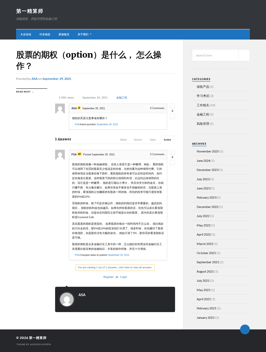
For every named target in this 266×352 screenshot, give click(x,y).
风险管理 (203, 123)
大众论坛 (25, 34)
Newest (138, 139)
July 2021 (203, 280)
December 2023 (207, 170)
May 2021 (204, 290)
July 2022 (203, 216)
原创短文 (64, 34)
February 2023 (206, 197)
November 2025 (208, 151)
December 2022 (207, 207)
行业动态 (45, 34)
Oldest (123, 139)
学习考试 (203, 96)
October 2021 (206, 253)
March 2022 (205, 244)
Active (167, 139)
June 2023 (203, 188)
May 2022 (204, 225)
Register (108, 276)
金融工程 (121, 97)
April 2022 (204, 234)
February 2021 (206, 308)
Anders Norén (40, 344)
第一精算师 (29, 11)
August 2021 (205, 271)
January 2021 (206, 317)
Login (123, 276)
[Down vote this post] (172, 116)
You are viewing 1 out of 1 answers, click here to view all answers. (115, 267)
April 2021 (204, 299)
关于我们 (83, 34)
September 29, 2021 (56, 78)
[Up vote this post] (172, 106)
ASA (35, 78)
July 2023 (203, 179)
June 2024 (203, 160)
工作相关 (203, 105)
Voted (153, 139)
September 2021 (208, 262)
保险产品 (203, 86)
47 (79, 154)
